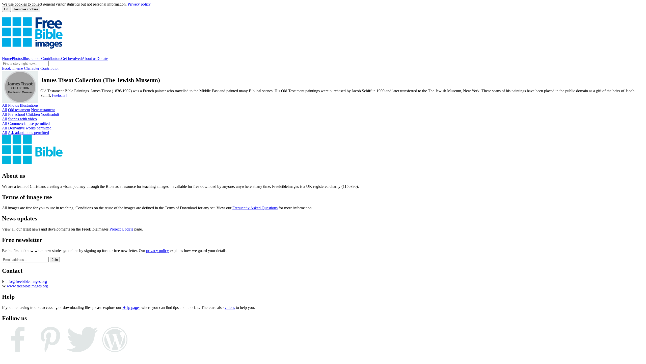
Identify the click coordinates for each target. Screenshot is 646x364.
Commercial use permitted (29, 123)
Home (7, 58)
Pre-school (16, 114)
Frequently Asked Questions (255, 208)
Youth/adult (50, 114)
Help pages (131, 307)
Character (31, 68)
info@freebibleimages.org (26, 281)
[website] (59, 95)
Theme (17, 68)
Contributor (49, 68)
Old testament (19, 110)
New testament (43, 110)
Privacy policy (139, 4)
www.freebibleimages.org (27, 286)
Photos (17, 58)
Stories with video (22, 119)
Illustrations (32, 58)
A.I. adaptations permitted (28, 132)
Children (33, 114)
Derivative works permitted (29, 128)
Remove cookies (26, 9)
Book (6, 68)
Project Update (121, 229)
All (4, 105)
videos (230, 307)
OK (6, 9)
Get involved (71, 58)
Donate (102, 58)
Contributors (51, 58)
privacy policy (157, 250)
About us (89, 58)
